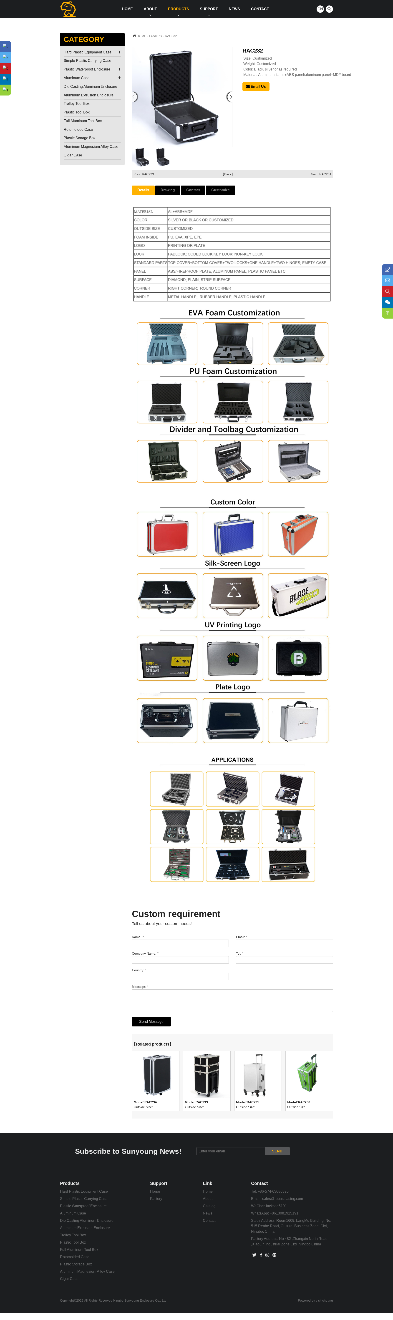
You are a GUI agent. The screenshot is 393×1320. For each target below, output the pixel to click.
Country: (139, 970)
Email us (258, 86)
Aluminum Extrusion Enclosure (88, 95)
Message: (140, 986)
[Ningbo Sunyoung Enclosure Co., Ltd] (68, 9)
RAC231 (325, 174)
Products (178, 9)
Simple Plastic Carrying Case (87, 61)
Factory (156, 1199)
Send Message (151, 1021)
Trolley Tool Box (77, 104)
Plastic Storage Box (80, 138)
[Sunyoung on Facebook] (261, 1254)
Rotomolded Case (78, 129)
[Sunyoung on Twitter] (254, 1254)
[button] (229, 97)
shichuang (325, 1300)
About (150, 9)
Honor (155, 1191)
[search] (329, 9)
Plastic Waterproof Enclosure (87, 69)
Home (127, 9)
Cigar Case (73, 155)
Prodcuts (155, 36)
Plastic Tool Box (77, 112)
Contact (260, 9)
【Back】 (227, 174)
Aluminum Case (77, 78)
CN (320, 9)
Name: (138, 937)
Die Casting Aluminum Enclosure (90, 86)
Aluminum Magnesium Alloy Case (91, 146)
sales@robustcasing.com (282, 1199)
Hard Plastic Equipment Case (87, 52)
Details (143, 190)
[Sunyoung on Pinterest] (274, 1254)
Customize (220, 190)
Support (209, 9)
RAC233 (148, 174)
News (234, 9)
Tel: (239, 953)
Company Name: (145, 953)
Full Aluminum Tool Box (83, 121)
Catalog (209, 1206)
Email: (241, 937)
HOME (141, 36)
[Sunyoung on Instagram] (267, 1254)
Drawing (168, 190)
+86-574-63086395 (273, 1191)
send (277, 1151)
